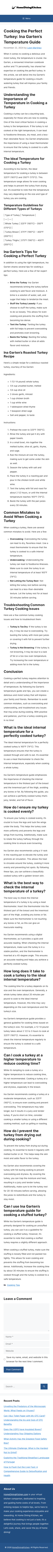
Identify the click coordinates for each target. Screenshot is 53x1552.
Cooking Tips (13, 1285)
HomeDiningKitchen (21, 1547)
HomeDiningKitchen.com (16, 1494)
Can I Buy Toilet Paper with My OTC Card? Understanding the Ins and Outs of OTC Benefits (24, 1420)
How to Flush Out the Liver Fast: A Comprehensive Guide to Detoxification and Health (25, 1471)
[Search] (44, 1387)
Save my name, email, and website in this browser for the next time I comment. (27, 1359)
